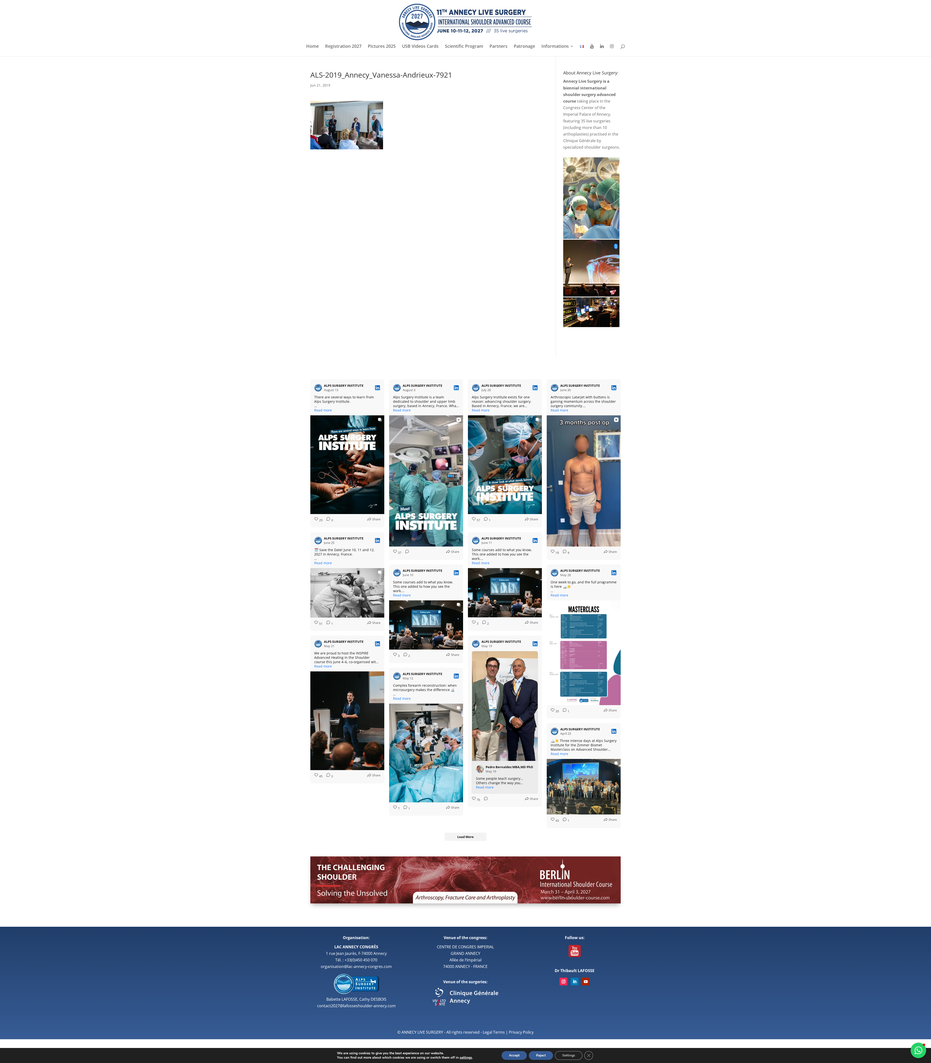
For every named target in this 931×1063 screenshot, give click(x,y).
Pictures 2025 (382, 46)
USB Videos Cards (420, 46)
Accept (514, 1055)
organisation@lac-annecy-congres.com (356, 966)
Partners (498, 46)
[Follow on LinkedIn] (574, 981)
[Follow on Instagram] (563, 981)
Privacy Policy (521, 1032)
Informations (555, 46)
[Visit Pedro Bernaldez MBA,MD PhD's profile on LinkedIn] (481, 769)
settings (466, 1057)
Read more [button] (323, 410)
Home (312, 46)
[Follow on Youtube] (586, 981)
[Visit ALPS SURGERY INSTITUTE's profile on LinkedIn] (319, 388)
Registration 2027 (343, 46)
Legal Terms (494, 1032)
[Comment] (405, 552)
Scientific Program (464, 46)
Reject (541, 1055)
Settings (568, 1055)
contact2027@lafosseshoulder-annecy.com (356, 1005)
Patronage (524, 46)
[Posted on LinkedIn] (377, 388)
